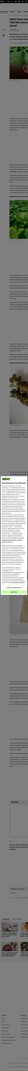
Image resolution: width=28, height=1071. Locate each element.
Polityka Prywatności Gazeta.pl (9, 540)
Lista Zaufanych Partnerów (18, 582)
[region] (14, 535)
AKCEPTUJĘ (14, 592)
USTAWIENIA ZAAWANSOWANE (14, 587)
